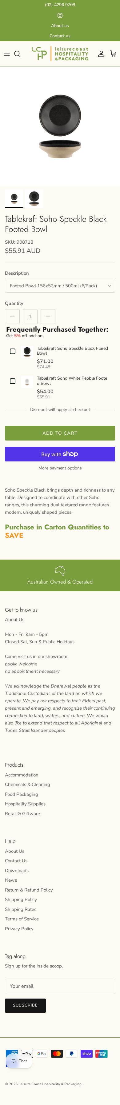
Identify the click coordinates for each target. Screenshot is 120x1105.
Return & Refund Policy (29, 890)
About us (60, 26)
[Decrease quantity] (12, 316)
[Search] (20, 54)
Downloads (17, 871)
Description (17, 273)
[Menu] (7, 54)
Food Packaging (21, 794)
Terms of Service (22, 919)
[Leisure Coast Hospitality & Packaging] (60, 53)
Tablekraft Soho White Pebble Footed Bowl (72, 381)
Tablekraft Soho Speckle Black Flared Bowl (72, 351)
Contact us (60, 36)
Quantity (14, 303)
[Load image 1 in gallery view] (60, 126)
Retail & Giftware (22, 814)
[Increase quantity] (48, 316)
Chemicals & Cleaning (27, 784)
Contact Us (16, 861)
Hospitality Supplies (25, 804)
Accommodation (21, 775)
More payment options (60, 468)
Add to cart (60, 433)
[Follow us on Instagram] (60, 15)
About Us (14, 619)
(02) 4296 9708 (60, 5)
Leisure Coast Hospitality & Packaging (50, 1084)
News (11, 880)
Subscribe (25, 1005)
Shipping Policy (21, 899)
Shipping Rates (20, 909)
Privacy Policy (19, 929)
